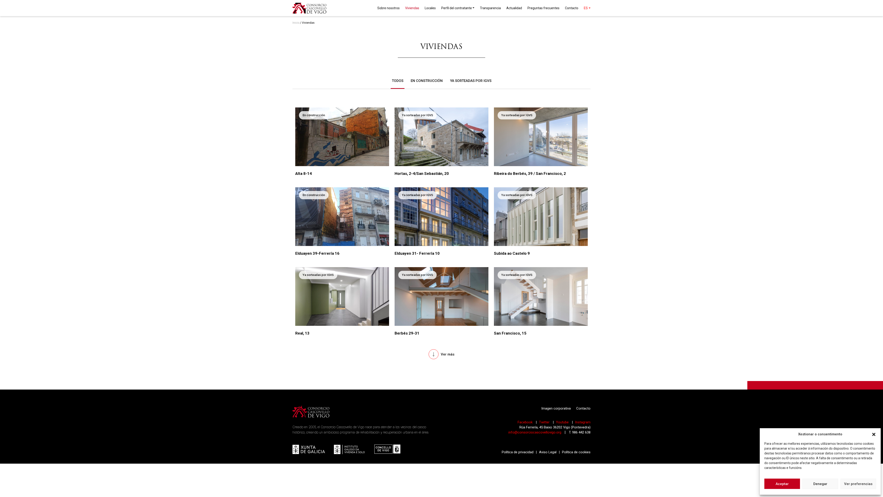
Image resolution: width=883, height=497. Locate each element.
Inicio (295, 22)
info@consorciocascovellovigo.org (534, 432)
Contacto (583, 408)
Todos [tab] (397, 81)
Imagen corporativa (556, 408)
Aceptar (782, 484)
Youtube (563, 422)
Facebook (525, 422)
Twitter (544, 422)
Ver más (447, 354)
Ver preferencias (858, 484)
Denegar (820, 484)
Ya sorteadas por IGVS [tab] (470, 81)
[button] (874, 434)
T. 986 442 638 (580, 432)
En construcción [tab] (427, 81)
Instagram (583, 422)
